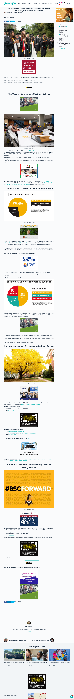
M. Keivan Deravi (8, 242)
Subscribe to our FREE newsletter (32, 560)
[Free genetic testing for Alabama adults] (29, 576)
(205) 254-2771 (12, 434)
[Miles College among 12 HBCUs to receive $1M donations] (14, 655)
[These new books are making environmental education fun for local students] (59, 655)
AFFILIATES (50, 3)
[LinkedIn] (62, 2)
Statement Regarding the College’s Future (37, 150)
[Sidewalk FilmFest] (29, 419)
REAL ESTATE (44, 3)
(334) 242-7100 (11, 410)
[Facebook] (59, 2)
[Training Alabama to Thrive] (29, 518)
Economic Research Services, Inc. (23, 242)
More (56, 3)
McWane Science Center (63, 30)
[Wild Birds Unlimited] (29, 231)
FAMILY (39, 3)
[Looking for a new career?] (29, 393)
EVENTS (30, 3)
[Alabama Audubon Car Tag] (29, 449)
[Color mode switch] (69, 3)
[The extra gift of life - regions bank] (29, 104)
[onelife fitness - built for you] (64, 14)
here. (36, 436)
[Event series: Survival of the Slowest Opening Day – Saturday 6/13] (66, 26)
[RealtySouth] (29, 67)
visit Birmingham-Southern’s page (31, 404)
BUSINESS (24, 3)
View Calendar (63, 48)
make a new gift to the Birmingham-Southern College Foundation (34, 459)
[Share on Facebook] (5, 21)
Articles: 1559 (29, 631)
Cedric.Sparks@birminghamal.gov (29, 433)
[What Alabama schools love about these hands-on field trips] (37, 655)
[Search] (67, 3)
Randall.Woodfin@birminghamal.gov (16, 431)
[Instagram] (61, 2)
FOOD (35, 3)
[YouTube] (59, 4)
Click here (11, 535)
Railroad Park (61, 38)
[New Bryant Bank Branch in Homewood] (37, 696)
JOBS (19, 3)
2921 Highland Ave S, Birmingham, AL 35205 (26, 532)
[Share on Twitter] (13, 21)
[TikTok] (64, 2)
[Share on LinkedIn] (9, 21)
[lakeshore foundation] (29, 171)
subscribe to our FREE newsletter (33, 84)
